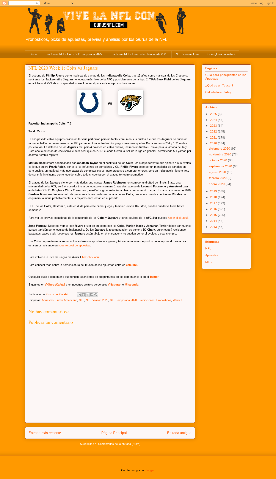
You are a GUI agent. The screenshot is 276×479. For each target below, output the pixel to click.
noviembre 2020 (220, 154)
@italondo (131, 284)
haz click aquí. (91, 257)
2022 (214, 131)
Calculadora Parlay (218, 92)
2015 (214, 215)
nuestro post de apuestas (74, 245)
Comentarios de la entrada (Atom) (119, 443)
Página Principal (114, 433)
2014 (214, 220)
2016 (214, 209)
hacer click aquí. (178, 217)
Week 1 (177, 300)
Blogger (149, 470)
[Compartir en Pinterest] (96, 294)
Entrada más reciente (44, 433)
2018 (214, 197)
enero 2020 (217, 184)
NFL (81, 300)
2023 (214, 125)
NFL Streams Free (187, 54)
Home (33, 54)
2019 (214, 191)
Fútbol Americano (66, 300)
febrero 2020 (218, 178)
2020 (214, 143)
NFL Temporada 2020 (123, 300)
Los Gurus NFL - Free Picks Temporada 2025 (138, 54)
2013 (214, 226)
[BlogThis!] (83, 294)
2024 (214, 119)
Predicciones (146, 300)
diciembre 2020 (220, 148)
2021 (214, 137)
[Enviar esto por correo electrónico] (79, 294)
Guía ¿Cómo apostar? (221, 54)
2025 (214, 114)
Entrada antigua (179, 433)
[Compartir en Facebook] (91, 294)
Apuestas (48, 300)
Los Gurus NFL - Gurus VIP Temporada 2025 (73, 54)
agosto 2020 (218, 172)
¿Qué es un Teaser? (219, 85)
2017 (214, 203)
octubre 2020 (218, 160)
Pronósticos (163, 300)
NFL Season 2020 (97, 300)
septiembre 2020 (221, 166)
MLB (208, 262)
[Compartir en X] (87, 294)
